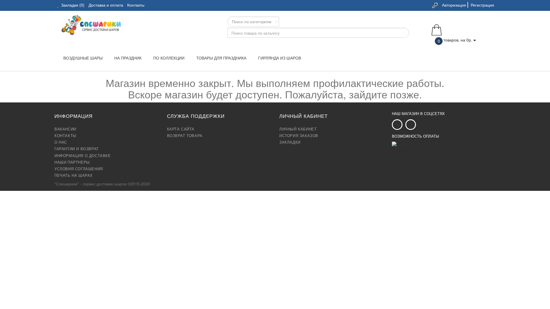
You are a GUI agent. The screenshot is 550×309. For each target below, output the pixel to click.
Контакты (65, 135)
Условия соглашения (78, 168)
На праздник (128, 58)
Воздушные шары (83, 58)
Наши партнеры (72, 162)
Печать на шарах (73, 175)
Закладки (289, 142)
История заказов (298, 135)
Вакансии (65, 129)
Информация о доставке (82, 155)
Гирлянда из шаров (279, 58)
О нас (60, 142)
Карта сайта (181, 129)
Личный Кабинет (298, 129)
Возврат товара (185, 135)
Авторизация (454, 5)
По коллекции (168, 58)
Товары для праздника (221, 58)
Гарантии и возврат (76, 148)
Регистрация (482, 5)
